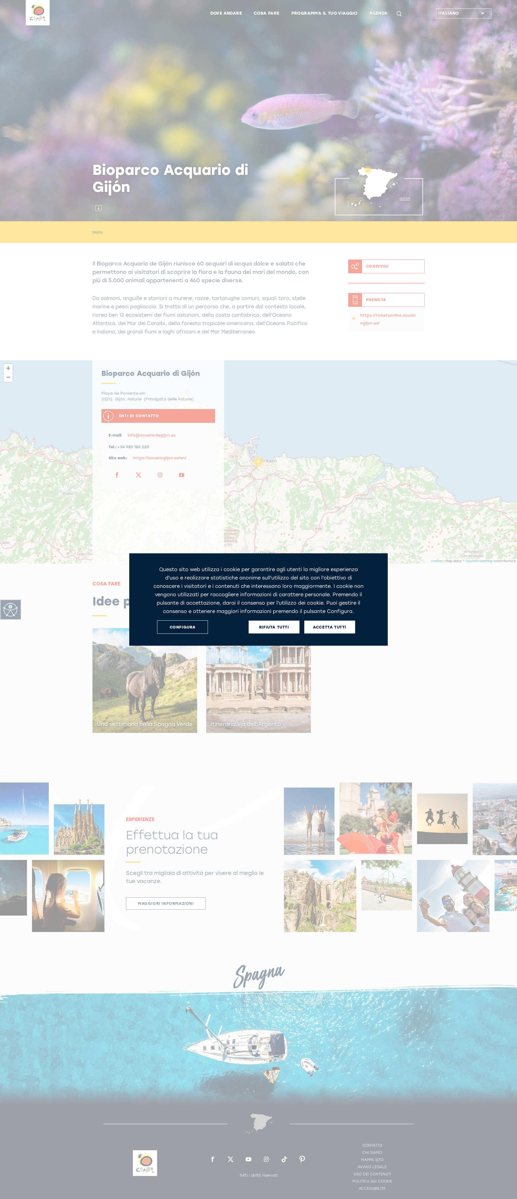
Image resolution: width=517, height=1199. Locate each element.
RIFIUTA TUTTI (274, 627)
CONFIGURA (183, 627)
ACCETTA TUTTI (329, 627)
